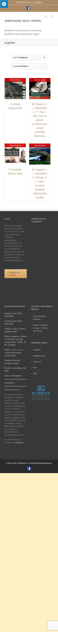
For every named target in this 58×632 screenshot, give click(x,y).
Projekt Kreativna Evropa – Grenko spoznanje (40, 328)
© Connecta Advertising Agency (39, 463)
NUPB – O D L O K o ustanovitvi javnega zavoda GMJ (13, 353)
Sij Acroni (37, 362)
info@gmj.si (38, 2)
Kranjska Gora (39, 356)
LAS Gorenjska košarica (39, 317)
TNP (35, 374)
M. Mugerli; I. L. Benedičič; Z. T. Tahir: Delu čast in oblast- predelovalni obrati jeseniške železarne (40, 120)
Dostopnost (9, 383)
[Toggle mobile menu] (52, 16)
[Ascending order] (44, 58)
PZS (35, 368)
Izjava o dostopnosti (13, 376)
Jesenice (37, 350)
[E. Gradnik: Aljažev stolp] (15, 145)
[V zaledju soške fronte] (15, 79)
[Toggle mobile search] (45, 16)
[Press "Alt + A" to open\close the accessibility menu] (4, 4)
